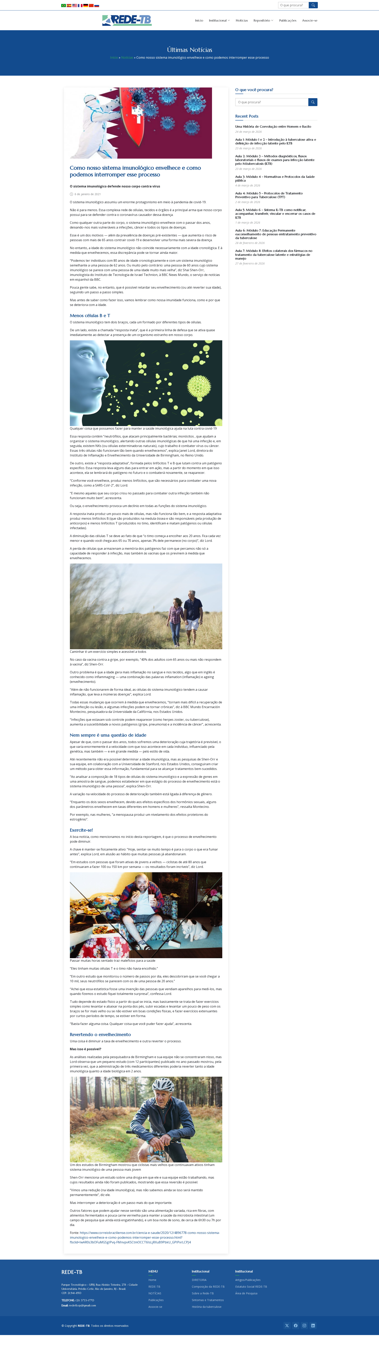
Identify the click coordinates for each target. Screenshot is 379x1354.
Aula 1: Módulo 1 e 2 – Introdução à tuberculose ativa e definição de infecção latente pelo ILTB (275, 141)
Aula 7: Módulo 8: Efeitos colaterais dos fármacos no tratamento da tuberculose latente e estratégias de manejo (273, 254)
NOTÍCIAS (154, 1293)
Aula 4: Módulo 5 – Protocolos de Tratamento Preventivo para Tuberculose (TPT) (269, 195)
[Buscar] (313, 5)
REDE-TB (154, 1286)
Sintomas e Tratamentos (208, 1300)
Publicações (287, 20)
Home (152, 1280)
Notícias (242, 20)
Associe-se (309, 20)
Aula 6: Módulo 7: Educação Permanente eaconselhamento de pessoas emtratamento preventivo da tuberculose (275, 234)
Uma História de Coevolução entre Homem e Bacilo (273, 126)
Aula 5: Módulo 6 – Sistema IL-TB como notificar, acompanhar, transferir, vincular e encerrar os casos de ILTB (275, 213)
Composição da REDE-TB (208, 1286)
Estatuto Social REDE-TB (251, 1286)
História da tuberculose (206, 1306)
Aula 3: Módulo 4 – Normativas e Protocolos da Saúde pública (275, 178)
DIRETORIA (199, 1280)
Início (199, 20)
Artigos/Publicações (248, 1280)
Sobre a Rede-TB (203, 1293)
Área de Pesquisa (246, 1293)
